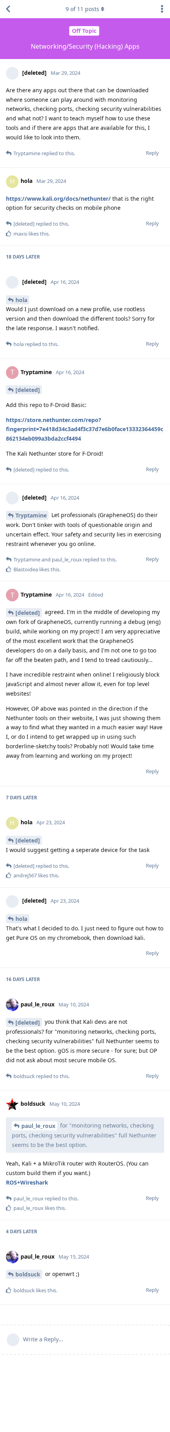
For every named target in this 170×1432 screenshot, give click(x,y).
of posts (82, 9)
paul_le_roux (38, 1126)
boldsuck (27, 1274)
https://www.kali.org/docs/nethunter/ (58, 198)
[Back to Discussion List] (8, 9)
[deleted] (27, 390)
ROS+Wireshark (27, 1182)
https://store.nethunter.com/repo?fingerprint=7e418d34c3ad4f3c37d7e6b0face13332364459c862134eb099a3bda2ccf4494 (84, 429)
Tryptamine (31, 515)
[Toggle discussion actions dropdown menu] (162, 9)
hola (21, 300)
